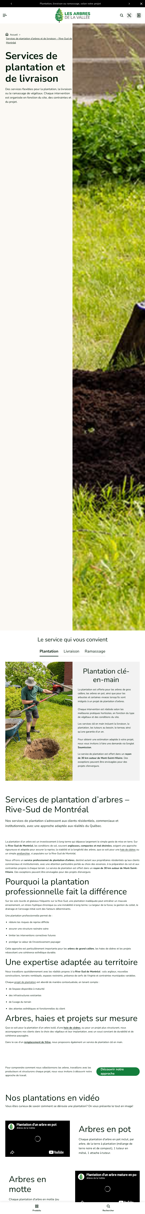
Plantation (49, 651)
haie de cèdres (128, 849)
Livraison (71, 651)
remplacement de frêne (37, 1042)
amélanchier (23, 853)
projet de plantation (25, 982)
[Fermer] (140, 3)
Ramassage (95, 651)
